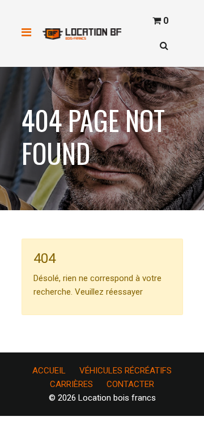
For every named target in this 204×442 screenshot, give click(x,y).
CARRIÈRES (71, 384)
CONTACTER (130, 384)
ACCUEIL (49, 371)
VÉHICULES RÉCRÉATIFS (125, 371)
